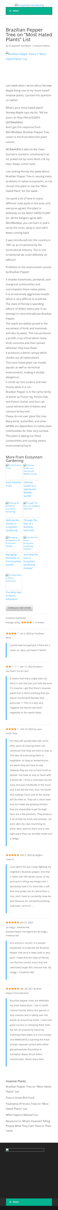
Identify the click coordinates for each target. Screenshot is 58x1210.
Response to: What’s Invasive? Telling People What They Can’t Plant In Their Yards (28, 1126)
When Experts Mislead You (22, 1115)
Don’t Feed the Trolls (13, 484)
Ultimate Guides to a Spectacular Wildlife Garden (30, 489)
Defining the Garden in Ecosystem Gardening (12, 525)
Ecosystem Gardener (20, 45)
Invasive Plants (42, 45)
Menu (16, 10)
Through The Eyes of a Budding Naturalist (30, 525)
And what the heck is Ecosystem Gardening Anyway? (31, 561)
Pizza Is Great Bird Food (20, 1097)
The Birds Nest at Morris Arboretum (14, 596)
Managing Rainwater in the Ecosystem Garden (13, 559)
